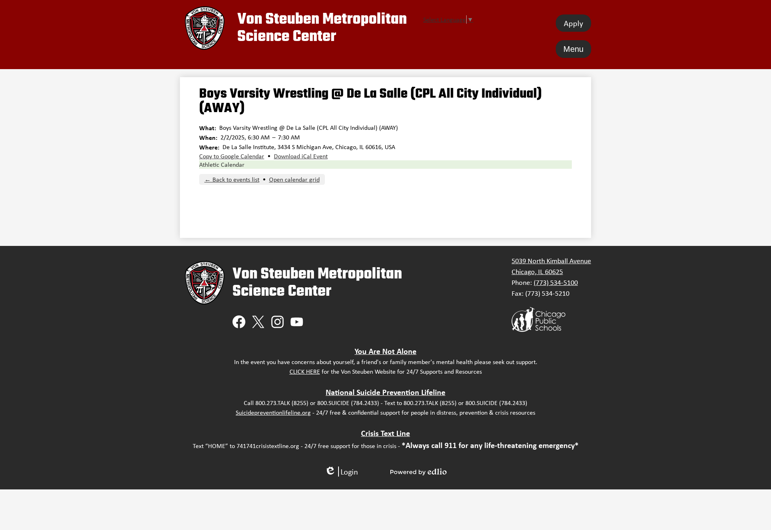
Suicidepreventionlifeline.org (273, 412)
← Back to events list (231, 179)
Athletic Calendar (222, 164)
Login (341, 472)
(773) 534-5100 (556, 282)
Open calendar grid (294, 179)
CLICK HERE (305, 371)
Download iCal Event (301, 156)
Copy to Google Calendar (231, 156)
